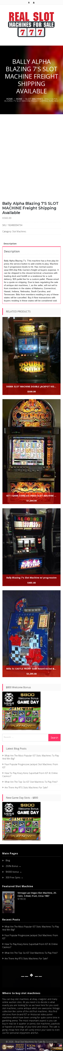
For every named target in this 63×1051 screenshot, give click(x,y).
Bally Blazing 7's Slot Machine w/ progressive (31, 577)
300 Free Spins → (14, 877)
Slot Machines (34, 98)
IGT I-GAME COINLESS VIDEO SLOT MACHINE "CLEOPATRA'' (32, 495)
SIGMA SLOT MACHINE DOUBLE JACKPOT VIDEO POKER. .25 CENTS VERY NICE (32, 386)
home (19, 98)
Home (9, 98)
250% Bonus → (13, 866)
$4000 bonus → (14, 871)
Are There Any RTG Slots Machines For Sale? (26, 787)
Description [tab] (10, 243)
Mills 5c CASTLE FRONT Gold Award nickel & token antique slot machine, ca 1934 (32, 668)
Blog (8, 860)
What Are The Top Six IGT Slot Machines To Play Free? (31, 781)
